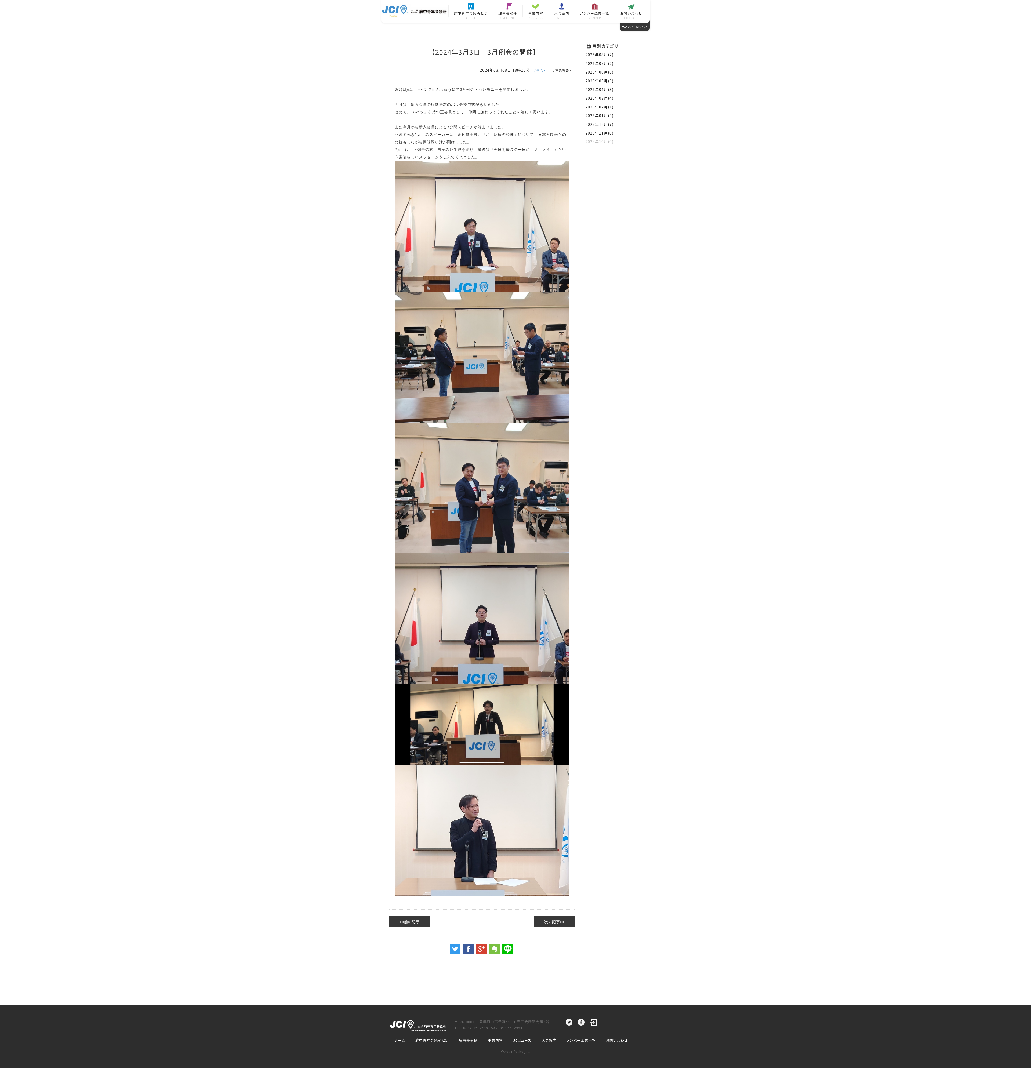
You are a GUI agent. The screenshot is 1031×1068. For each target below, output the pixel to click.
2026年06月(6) (599, 72)
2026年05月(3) (599, 80)
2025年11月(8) (599, 133)
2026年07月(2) (599, 63)
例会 (539, 70)
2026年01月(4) (599, 115)
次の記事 (552, 921)
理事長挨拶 (468, 1040)
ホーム (399, 1040)
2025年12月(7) (599, 124)
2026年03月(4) (599, 98)
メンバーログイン (636, 26)
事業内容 (495, 1040)
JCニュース (522, 1040)
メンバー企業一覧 (581, 1040)
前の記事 (412, 921)
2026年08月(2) (599, 54)
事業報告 (562, 70)
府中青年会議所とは (432, 1040)
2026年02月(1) (599, 107)
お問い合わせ (617, 1040)
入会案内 (549, 1040)
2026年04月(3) (599, 89)
